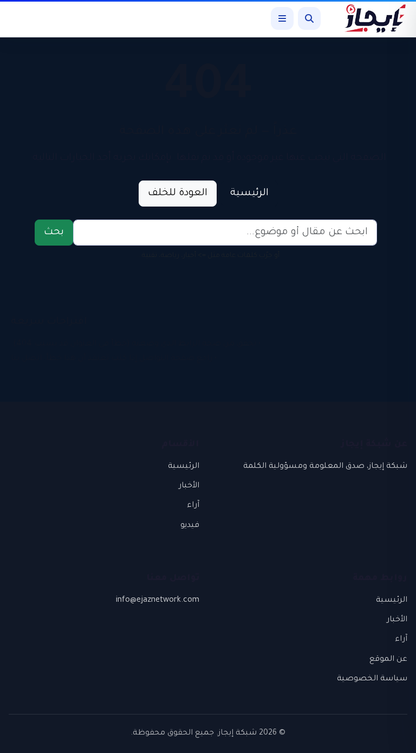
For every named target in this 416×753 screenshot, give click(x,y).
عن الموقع (388, 659)
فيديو (189, 526)
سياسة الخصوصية (372, 679)
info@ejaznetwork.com (157, 600)
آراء (193, 505)
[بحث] (309, 18)
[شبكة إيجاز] (369, 18)
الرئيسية (249, 193)
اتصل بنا (26, 359)
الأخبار (189, 486)
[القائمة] (282, 18)
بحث (54, 232)
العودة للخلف (177, 193)
